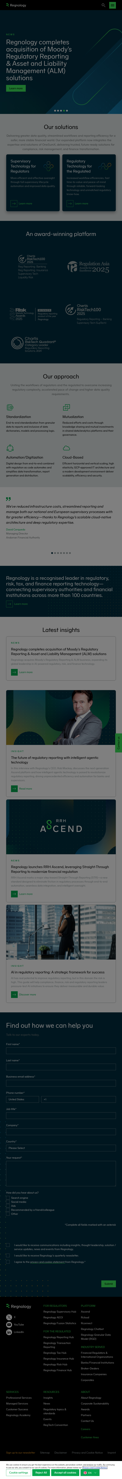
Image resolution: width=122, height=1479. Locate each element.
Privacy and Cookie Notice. (95, 1468)
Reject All (41, 1472)
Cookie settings (18, 1472)
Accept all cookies (65, 1472)
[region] (61, 1470)
